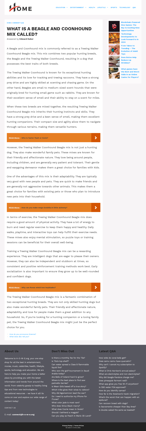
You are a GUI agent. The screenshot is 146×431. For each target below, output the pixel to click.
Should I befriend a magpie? (65, 412)
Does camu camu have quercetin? (115, 361)
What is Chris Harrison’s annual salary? (117, 371)
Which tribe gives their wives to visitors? (70, 390)
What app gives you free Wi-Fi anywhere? (118, 384)
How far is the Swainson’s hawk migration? (119, 394)
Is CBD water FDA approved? (112, 387)
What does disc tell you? (19, 337)
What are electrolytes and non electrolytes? (119, 374)
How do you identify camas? (112, 390)
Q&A (134, 7)
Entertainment (77, 7)
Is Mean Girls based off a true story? (69, 386)
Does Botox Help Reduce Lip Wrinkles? (128, 60)
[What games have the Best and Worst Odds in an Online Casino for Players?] (114, 73)
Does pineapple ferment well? (113, 380)
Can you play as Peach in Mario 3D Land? (71, 416)
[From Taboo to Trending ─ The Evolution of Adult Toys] (114, 50)
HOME (9, 23)
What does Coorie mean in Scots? (67, 409)
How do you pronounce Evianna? (22, 334)
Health (92, 7)
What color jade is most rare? (66, 402)
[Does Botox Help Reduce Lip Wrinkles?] (114, 62)
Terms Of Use (79, 425)
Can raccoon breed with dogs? (113, 403)
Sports (114, 7)
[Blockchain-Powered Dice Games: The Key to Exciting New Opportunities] (114, 27)
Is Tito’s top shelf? (60, 361)
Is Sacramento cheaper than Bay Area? (117, 407)
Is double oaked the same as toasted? (117, 410)
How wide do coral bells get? (112, 358)
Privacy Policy (67, 425)
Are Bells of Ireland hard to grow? (68, 377)
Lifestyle (101, 7)
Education (60, 7)
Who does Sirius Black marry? (66, 406)
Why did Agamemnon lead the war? (69, 393)
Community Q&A (18, 23)
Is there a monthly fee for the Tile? (68, 358)
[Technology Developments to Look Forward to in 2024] (114, 38)
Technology (124, 7)
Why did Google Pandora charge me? (116, 377)
